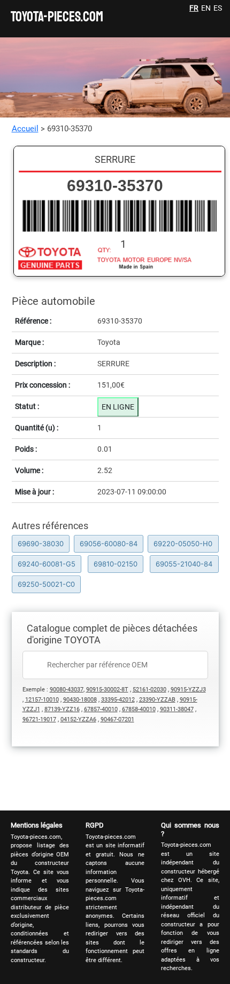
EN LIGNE (118, 407)
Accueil (25, 128)
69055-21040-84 (184, 564)
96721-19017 (39, 719)
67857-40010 (101, 709)
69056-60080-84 (108, 543)
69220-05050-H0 (183, 543)
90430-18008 (80, 699)
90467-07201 (117, 719)
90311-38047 (177, 709)
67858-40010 (139, 709)
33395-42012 (118, 699)
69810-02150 (115, 564)
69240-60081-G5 (46, 564)
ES (217, 8)
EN (206, 8)
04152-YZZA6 (78, 719)
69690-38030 (41, 543)
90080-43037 (66, 689)
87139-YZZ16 (62, 709)
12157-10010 (42, 699)
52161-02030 (149, 689)
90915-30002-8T (107, 689)
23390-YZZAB (157, 699)
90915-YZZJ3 (188, 689)
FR (193, 8)
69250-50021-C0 (46, 584)
